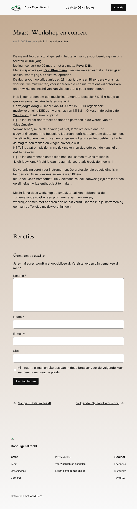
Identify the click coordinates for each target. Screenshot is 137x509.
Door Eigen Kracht (36, 7)
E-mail (19, 333)
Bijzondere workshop (104, 79)
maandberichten (58, 41)
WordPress (36, 495)
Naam (18, 317)
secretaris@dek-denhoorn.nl (84, 88)
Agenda (118, 7)
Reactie (19, 276)
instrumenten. (59, 169)
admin (41, 41)
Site (16, 351)
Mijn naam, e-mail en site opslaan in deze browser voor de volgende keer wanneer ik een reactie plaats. (70, 370)
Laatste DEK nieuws (80, 7)
